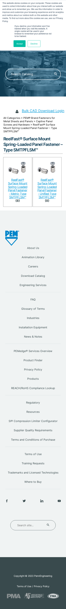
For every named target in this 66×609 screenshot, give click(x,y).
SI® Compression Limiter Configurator (33, 421)
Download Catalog (33, 275)
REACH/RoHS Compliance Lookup (33, 388)
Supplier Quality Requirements (33, 430)
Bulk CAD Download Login (43, 111)
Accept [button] (19, 43)
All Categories (11, 118)
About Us (33, 248)
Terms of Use (33, 454)
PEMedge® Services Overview (33, 351)
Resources (33, 411)
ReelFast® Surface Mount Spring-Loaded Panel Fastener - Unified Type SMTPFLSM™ (47, 188)
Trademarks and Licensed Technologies (33, 472)
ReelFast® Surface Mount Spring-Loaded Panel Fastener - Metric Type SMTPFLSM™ (17, 188)
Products (33, 378)
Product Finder (33, 360)
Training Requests (33, 463)
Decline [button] (34, 43)
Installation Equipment (33, 327)
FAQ (33, 299)
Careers (33, 266)
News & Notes (33, 336)
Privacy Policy (33, 369)
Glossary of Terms (33, 308)
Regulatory (33, 402)
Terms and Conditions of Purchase (33, 439)
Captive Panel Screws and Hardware (28, 123)
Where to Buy (33, 481)
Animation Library (33, 257)
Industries (33, 318)
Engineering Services (33, 285)
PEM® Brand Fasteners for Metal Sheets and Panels (29, 119)
